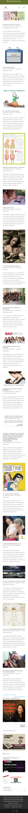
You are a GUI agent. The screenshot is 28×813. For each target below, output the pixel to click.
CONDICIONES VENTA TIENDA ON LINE (13, 799)
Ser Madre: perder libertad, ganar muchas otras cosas (13, 671)
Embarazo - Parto (7, 70)
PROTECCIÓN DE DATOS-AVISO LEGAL (13, 797)
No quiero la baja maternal (11, 494)
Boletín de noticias (16, 807)
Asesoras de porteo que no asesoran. (14, 167)
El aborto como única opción (11, 24)
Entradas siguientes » (19, 696)
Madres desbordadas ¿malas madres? (11, 346)
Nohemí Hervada (9, 26)
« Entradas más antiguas (9, 695)
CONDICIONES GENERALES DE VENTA (13, 801)
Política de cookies (13, 803)
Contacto (7, 807)
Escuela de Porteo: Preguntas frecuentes (11, 308)
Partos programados (9, 67)
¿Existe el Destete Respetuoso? (12, 543)
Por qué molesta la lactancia (11, 266)
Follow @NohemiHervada (9, 730)
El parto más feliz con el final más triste (14, 581)
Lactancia (5, 269)
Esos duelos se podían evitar (11, 111)
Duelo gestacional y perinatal (10, 28)
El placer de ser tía (8, 207)
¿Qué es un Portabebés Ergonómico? (14, 629)
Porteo (14, 393)
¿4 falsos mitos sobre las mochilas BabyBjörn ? (12, 389)
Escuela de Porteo (7, 170)
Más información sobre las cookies (13, 805)
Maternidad (6, 211)
